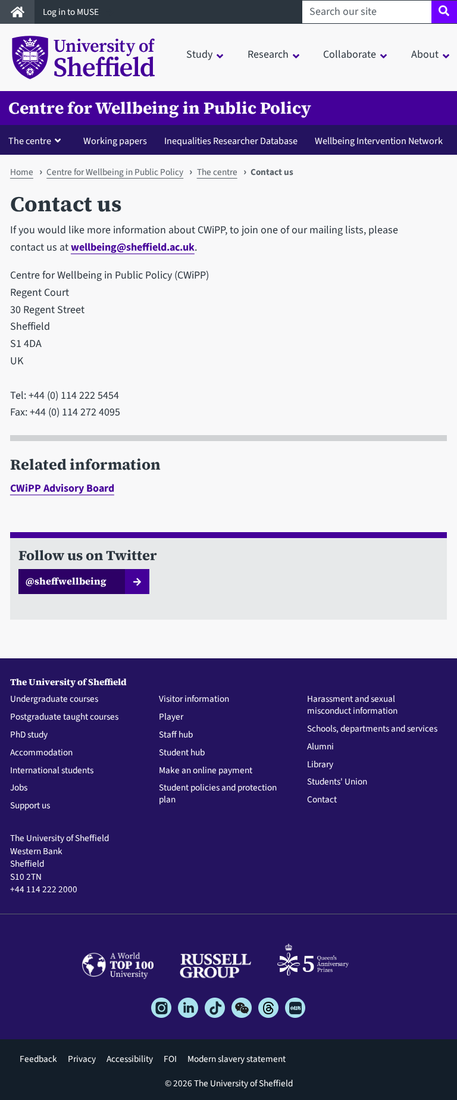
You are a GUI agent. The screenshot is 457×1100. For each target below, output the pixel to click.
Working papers (115, 141)
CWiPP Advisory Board (62, 488)
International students (51, 771)
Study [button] (199, 54)
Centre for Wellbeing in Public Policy (159, 108)
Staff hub (176, 735)
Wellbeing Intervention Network (379, 141)
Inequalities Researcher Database (231, 141)
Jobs (18, 788)
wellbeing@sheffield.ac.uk (133, 247)
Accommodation (41, 753)
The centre (217, 172)
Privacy (82, 1058)
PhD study (29, 735)
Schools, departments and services (372, 729)
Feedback (38, 1058)
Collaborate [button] (349, 54)
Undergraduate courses (54, 699)
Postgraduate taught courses (64, 717)
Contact (322, 800)
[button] (37, 140)
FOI (170, 1058)
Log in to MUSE (72, 11)
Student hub (182, 753)
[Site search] (444, 12)
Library (320, 765)
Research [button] (268, 54)
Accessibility (130, 1058)
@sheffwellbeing (66, 581)
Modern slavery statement (236, 1058)
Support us (30, 806)
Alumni (320, 747)
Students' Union (337, 782)
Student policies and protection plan (218, 794)
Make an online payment (205, 771)
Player (171, 717)
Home (21, 172)
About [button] (425, 54)
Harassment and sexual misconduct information (352, 705)
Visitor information (194, 699)
